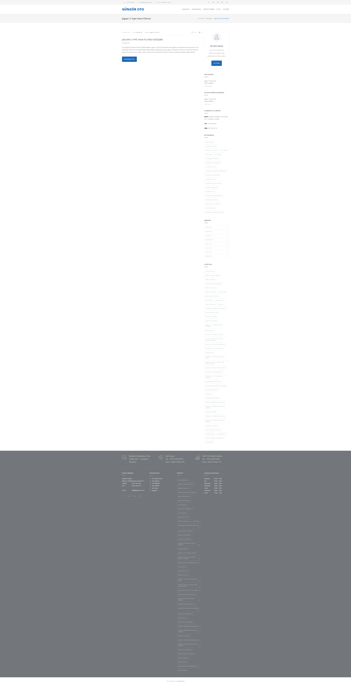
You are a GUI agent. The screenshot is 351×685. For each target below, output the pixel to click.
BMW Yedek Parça (210, 292)
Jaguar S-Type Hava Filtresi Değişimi (142, 39)
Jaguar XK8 (208, 348)
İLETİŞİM (226, 9)
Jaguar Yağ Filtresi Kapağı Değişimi (213, 376)
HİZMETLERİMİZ (208, 9)
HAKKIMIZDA (196, 9)
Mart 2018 (216, 244)
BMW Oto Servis (210, 279)
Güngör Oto (139, 32)
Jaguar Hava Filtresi (211, 312)
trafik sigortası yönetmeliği (214, 438)
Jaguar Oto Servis (155, 32)
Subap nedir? (221, 434)
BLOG (219, 9)
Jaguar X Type (209, 352)
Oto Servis (218, 154)
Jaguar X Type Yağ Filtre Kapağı (215, 368)
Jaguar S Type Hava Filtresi (213, 334)
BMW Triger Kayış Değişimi (213, 283)
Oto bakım (224, 150)
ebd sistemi (222, 292)
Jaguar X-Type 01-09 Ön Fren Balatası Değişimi (214, 339)
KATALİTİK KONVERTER (211, 390)
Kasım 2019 (216, 235)
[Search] (226, 2)
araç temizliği (209, 271)
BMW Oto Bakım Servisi (212, 275)
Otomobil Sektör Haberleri (214, 195)
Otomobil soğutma (211, 200)
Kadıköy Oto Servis (211, 150)
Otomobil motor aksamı (213, 183)
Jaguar (221, 304)
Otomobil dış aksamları (213, 162)
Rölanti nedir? (210, 434)
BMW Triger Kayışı (211, 288)
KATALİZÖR (208, 394)
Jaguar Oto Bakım (211, 316)
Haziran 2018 (216, 239)
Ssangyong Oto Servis (212, 204)
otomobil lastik (210, 179)
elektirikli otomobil (212, 296)
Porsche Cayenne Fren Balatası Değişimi (215, 421)
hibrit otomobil (210, 304)
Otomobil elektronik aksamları (215, 171)
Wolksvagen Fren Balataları (214, 212)
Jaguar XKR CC (219, 348)
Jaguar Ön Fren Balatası (213, 381)
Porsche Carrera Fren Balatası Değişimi (215, 407)
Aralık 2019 (216, 231)
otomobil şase (210, 191)
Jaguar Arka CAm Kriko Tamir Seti (215, 308)
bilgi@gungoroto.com (146, 2)
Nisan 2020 (216, 227)
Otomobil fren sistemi (212, 175)
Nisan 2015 (216, 256)
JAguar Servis (209, 330)
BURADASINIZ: (201, 18)
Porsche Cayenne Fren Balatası (215, 416)
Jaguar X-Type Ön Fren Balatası (215, 344)
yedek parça (209, 442)
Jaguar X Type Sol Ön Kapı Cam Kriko (214, 357)
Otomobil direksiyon (212, 158)
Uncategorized (210, 208)
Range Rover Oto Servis (212, 430)
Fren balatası (209, 142)
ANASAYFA (185, 9)
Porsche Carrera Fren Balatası (215, 402)
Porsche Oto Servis (211, 425)
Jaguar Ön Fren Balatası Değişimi (215, 385)
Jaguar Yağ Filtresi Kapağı (213, 372)
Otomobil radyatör (211, 187)
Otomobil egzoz (210, 167)
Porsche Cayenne (210, 412)
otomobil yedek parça (212, 398)
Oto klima (208, 154)
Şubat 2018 (216, 248)
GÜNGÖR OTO (133, 9)
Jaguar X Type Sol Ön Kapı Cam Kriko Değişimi (214, 363)
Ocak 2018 (216, 252)
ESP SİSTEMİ (208, 300)
